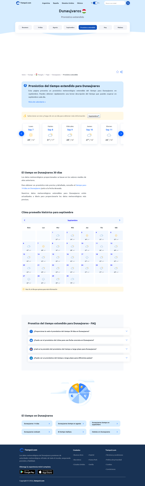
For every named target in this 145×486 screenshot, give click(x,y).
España (56, 3)
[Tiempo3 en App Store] (45, 472)
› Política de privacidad (114, 460)
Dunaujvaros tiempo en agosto (69, 423)
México (80, 3)
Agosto (55, 27)
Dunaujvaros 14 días (31, 423)
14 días (40, 27)
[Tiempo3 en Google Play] (27, 472)
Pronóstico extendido (87, 27)
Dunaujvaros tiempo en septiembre (100, 423)
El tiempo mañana (64, 432)
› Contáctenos (110, 469)
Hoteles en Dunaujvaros (101, 432)
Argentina (46, 3)
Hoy (105, 27)
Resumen (25, 27)
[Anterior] (21, 133)
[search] (128, 3)
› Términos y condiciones (114, 455)
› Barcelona (77, 460)
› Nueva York (92, 460)
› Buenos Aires (78, 455)
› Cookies (109, 464)
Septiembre (70, 27)
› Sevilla (91, 464)
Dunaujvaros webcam (32, 432)
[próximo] (120, 133)
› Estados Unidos (79, 464)
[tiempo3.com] (24, 3)
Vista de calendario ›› (37, 102)
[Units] (95, 3)
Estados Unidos (68, 3)
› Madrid (91, 455)
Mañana (120, 27)
